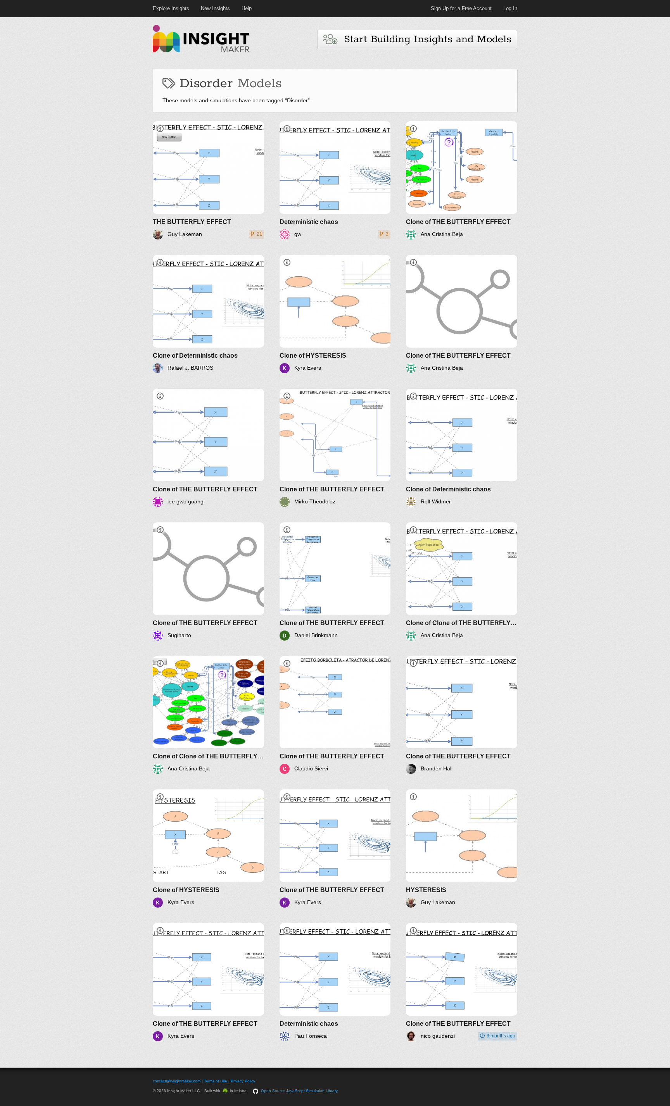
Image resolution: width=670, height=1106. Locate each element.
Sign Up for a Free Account (461, 8)
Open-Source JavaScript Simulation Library (299, 1091)
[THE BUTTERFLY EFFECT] (208, 180)
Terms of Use (215, 1081)
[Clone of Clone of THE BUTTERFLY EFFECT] (461, 581)
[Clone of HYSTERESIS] (335, 314)
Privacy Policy (243, 1081)
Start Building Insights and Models (424, 39)
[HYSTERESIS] (461, 848)
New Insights (215, 8)
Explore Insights (171, 8)
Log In (510, 8)
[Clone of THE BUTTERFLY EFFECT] (461, 180)
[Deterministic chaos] (335, 180)
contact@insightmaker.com (176, 1081)
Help (247, 8)
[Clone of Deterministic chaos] (208, 314)
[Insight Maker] (201, 51)
